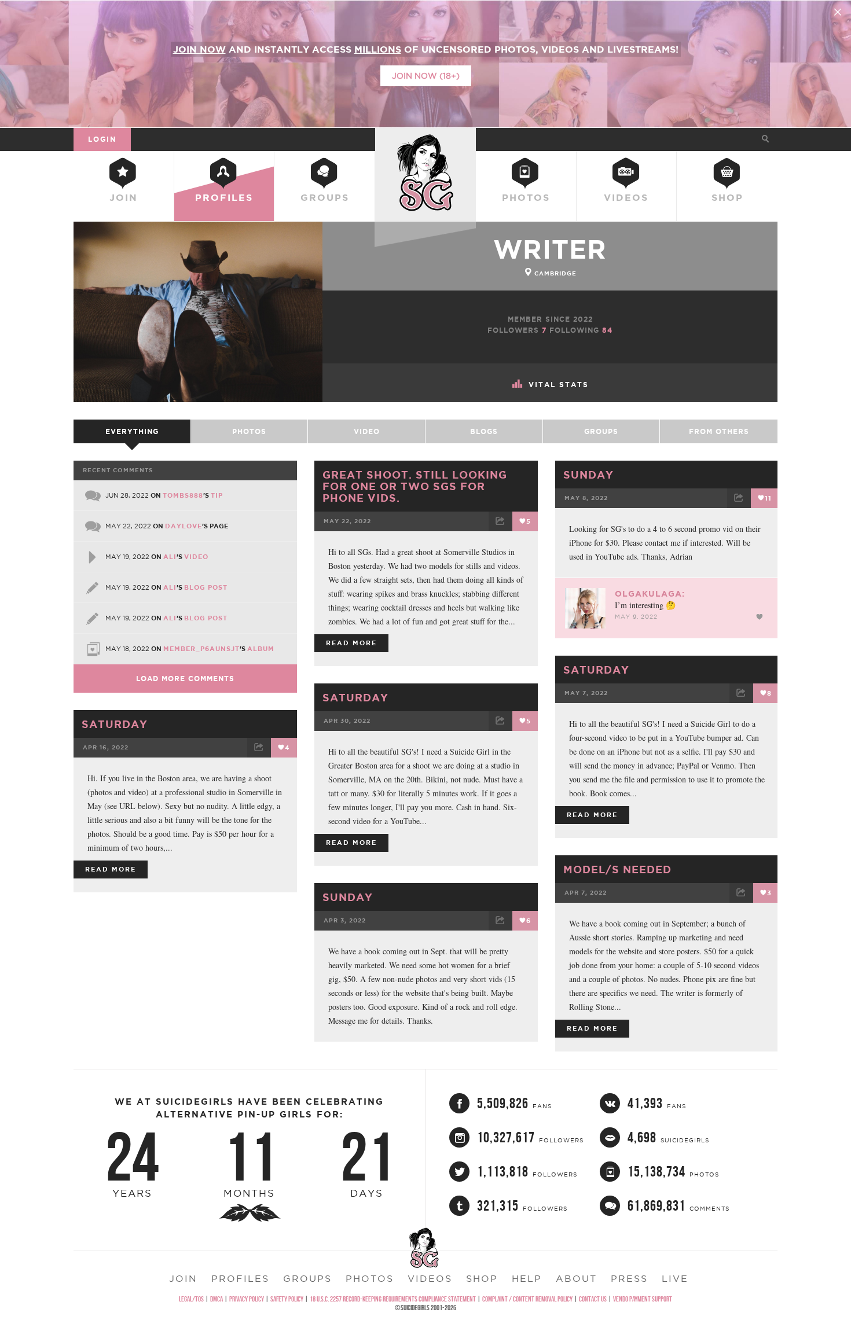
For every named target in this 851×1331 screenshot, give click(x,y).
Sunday (588, 474)
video (196, 556)
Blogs (484, 431)
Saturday (596, 669)
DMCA (216, 1299)
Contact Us (593, 1299)
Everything (132, 431)
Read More (351, 642)
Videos (626, 197)
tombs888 (183, 495)
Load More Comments (185, 678)
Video (367, 431)
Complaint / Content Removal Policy (527, 1299)
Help (527, 1278)
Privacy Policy (246, 1299)
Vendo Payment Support (642, 1299)
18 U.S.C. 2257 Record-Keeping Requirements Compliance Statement (393, 1299)
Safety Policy (286, 1299)
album (260, 648)
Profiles (224, 197)
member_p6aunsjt (201, 648)
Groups (324, 197)
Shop (727, 197)
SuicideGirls (425, 139)
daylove (183, 526)
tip (217, 495)
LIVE (675, 1278)
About (576, 1278)
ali (170, 556)
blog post (206, 587)
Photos (526, 197)
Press (629, 1278)
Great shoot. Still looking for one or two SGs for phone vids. (414, 486)
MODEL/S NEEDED (617, 869)
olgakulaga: (650, 593)
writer (550, 249)
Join (123, 197)
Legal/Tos (191, 1299)
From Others (719, 431)
